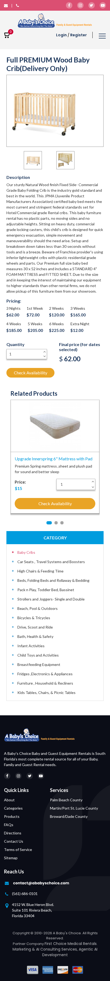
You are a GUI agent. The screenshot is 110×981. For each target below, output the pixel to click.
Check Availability (30, 372)
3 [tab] (62, 522)
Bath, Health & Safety (35, 636)
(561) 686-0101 (25, 893)
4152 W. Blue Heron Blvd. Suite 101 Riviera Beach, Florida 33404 (33, 910)
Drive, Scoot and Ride (35, 627)
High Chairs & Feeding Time (40, 571)
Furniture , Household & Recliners (45, 683)
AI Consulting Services (56, 949)
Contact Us (13, 841)
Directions (12, 833)
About (9, 800)
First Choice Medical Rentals (71, 943)
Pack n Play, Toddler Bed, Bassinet (45, 589)
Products (11, 816)
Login (61, 35)
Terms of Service (18, 849)
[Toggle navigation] (102, 36)
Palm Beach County (66, 800)
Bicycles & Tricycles (33, 617)
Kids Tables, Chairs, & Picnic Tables (46, 692)
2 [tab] (56, 522)
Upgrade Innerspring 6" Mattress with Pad (53, 458)
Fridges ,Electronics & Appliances (45, 674)
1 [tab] (49, 522)
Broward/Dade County (69, 816)
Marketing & (24, 949)
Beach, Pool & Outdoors (37, 608)
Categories (13, 808)
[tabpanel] (55, 459)
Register (78, 35)
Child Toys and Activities (38, 655)
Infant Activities (31, 645)
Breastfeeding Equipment (38, 664)
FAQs (8, 824)
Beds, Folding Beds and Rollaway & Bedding (53, 580)
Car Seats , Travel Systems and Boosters (51, 561)
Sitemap (11, 858)
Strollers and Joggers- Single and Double (51, 599)
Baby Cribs (26, 552)
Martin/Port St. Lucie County (74, 808)
